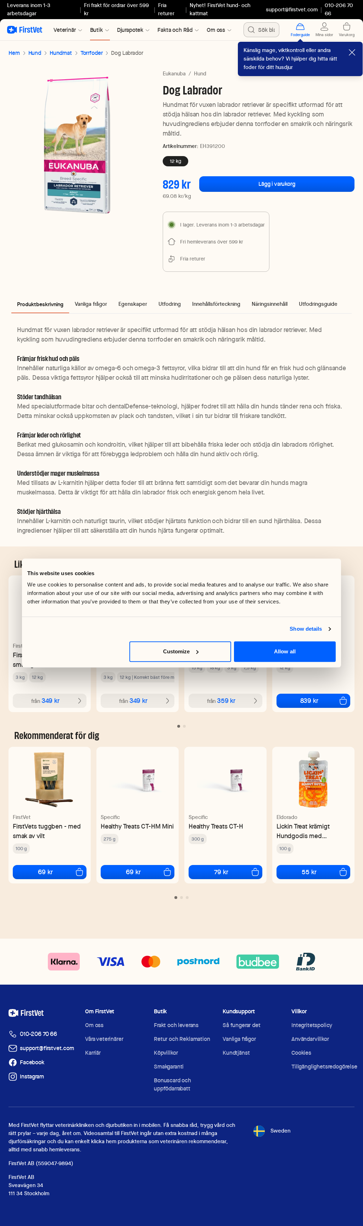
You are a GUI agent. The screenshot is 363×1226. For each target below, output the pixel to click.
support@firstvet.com (292, 9)
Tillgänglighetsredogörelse (324, 1066)
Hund (34, 53)
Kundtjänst (236, 1052)
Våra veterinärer (104, 1039)
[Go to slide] (179, 726)
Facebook (32, 1062)
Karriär (93, 1052)
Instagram (32, 1076)
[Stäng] (352, 52)
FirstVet (21, 645)
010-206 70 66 (38, 1034)
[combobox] (261, 29)
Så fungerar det (242, 1025)
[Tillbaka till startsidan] (24, 29)
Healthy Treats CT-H (216, 826)
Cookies (301, 1052)
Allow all (285, 651)
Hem (14, 53)
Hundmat (61, 53)
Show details (306, 629)
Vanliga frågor (239, 1039)
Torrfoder (91, 53)
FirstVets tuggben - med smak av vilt (47, 831)
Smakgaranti (169, 1066)
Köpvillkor (166, 1052)
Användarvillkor (310, 1039)
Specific (110, 817)
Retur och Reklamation (182, 1039)
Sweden (280, 1130)
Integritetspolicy (311, 1025)
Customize (176, 651)
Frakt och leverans (176, 1025)
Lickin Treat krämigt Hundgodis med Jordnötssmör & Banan (309, 831)
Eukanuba (174, 73)
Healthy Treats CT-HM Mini (137, 826)
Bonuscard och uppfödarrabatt (172, 1084)
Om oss (94, 1025)
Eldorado (287, 817)
